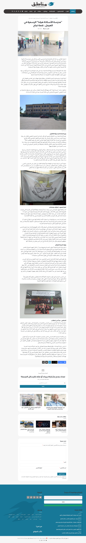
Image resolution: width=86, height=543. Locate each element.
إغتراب (25, 11)
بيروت (40, 519)
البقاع (33, 514)
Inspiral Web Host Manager (22, 538)
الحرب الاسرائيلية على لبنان (36, 517)
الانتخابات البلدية (38, 514)
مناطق (19, 519)
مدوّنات (39, 11)
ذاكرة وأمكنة (52, 11)
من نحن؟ (39, 526)
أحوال (67, 11)
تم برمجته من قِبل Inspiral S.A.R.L (40, 538)
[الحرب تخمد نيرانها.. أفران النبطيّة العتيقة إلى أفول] (59, 424)
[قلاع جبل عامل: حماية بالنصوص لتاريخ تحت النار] (27, 424)
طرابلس (26, 519)
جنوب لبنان (35, 519)
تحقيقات (73, 11)
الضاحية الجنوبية (27, 517)
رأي (35, 11)
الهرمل (13, 517)
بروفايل (45, 11)
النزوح (17, 517)
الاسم (64, 462)
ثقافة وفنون (61, 11)
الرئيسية (55, 18)
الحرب (17, 514)
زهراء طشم (46, 29)
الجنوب (28, 514)
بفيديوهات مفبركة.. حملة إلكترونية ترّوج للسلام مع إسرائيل (44, 430)
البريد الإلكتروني (63, 468)
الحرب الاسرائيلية (12, 514)
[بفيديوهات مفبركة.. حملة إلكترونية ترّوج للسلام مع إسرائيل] (43, 424)
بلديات (30, 11)
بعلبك (9, 517)
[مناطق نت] (43, 5)
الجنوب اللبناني (23, 514)
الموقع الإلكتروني (39, 468)
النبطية (21, 517)
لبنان (23, 519)
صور (30, 519)
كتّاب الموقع (37, 531)
